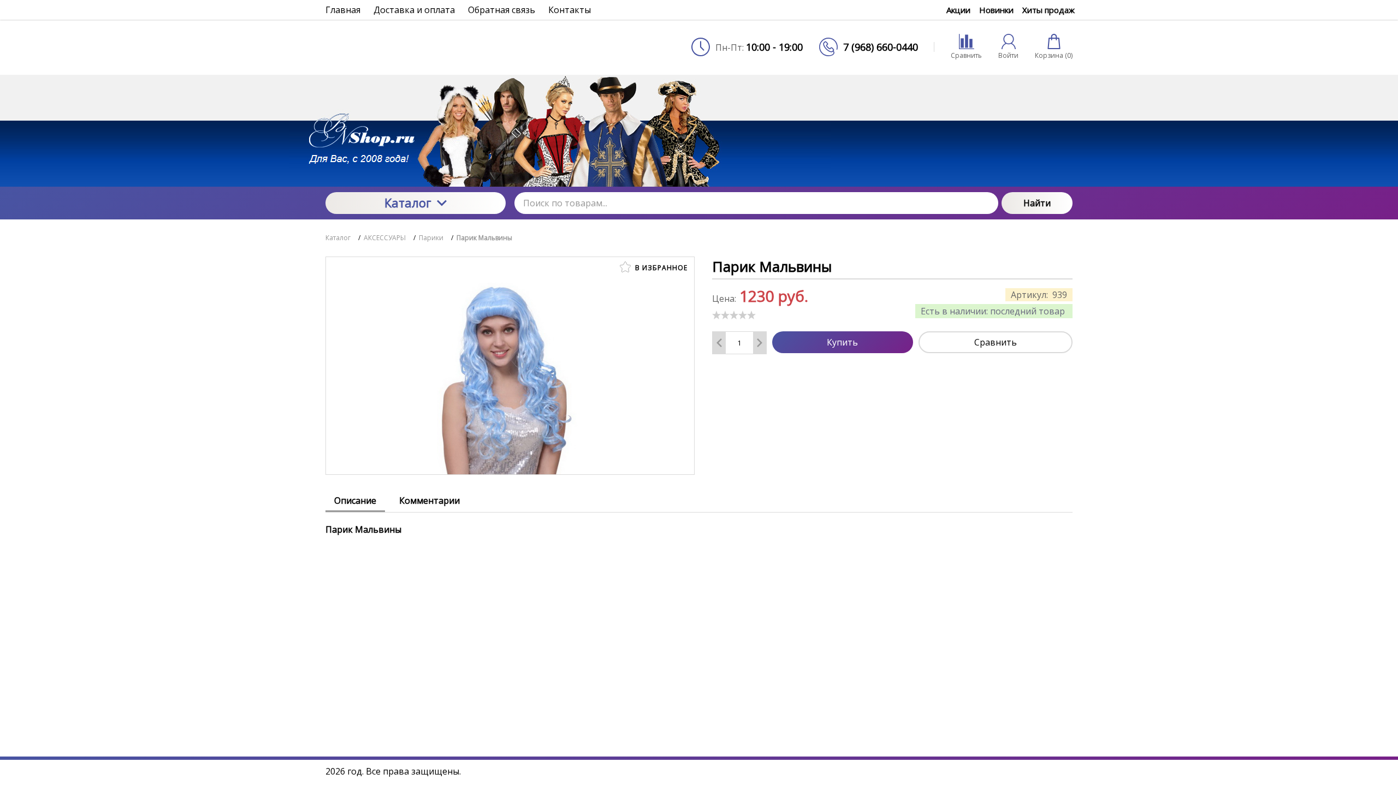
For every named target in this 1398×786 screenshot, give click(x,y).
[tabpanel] (699, 524)
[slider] (734, 315)
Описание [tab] (355, 501)
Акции (958, 9)
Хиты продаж (1048, 9)
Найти (1037, 203)
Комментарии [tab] (429, 501)
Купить (842, 342)
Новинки (996, 9)
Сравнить (995, 342)
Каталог (407, 202)
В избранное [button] (660, 267)
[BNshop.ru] (415, 47)
